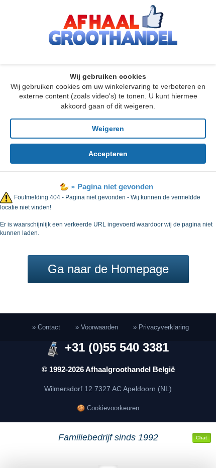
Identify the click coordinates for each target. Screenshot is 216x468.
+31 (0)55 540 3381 (117, 347)
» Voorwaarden (96, 327)
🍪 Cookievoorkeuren (108, 408)
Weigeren (108, 129)
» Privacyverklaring (161, 327)
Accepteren (108, 154)
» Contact (46, 327)
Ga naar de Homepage (108, 269)
